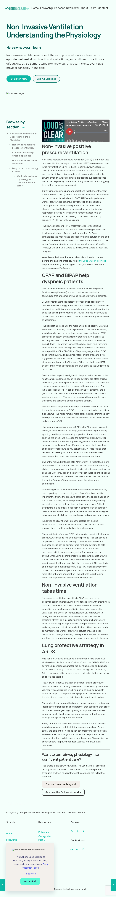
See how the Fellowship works (63, 792)
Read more (30, 873)
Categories (45, 836)
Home (9, 833)
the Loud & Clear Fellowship (93, 260)
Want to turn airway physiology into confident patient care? (27, 181)
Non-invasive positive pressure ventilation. (23, 146)
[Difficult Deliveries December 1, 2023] (113, 885)
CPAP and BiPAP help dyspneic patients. (23, 154)
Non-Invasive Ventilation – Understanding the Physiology (23, 136)
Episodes (43, 832)
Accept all (30, 881)
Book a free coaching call (61, 784)
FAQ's (41, 840)
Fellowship (11, 839)
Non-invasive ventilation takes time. (25, 162)
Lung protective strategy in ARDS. (25, 170)
